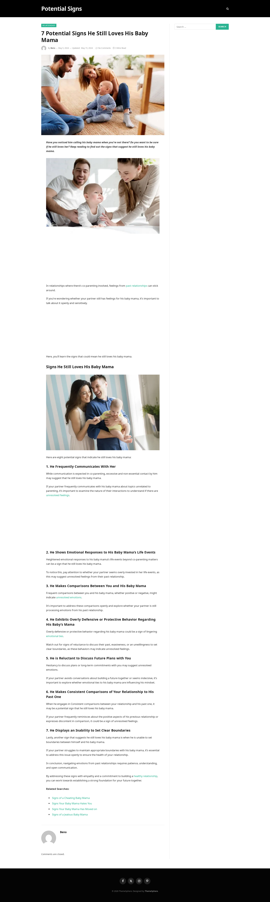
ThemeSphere (151, 891)
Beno (53, 48)
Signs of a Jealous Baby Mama (70, 814)
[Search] (227, 8)
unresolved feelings (57, 495)
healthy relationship (145, 776)
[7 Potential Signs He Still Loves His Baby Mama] (102, 95)
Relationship (48, 25)
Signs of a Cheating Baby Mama (71, 798)
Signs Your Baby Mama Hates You (72, 803)
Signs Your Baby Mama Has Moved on (74, 809)
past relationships (136, 285)
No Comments (104, 48)
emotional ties (54, 636)
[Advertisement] (103, 260)
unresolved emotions (68, 597)
